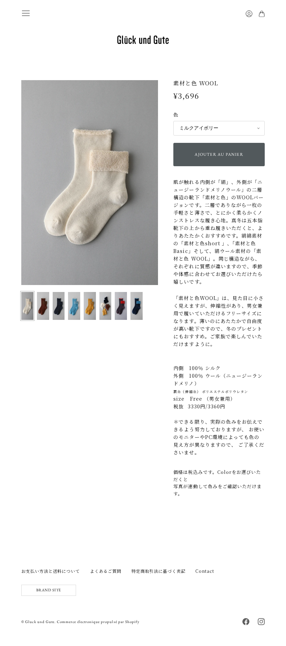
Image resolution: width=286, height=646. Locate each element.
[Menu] (26, 13)
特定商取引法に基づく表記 (158, 571)
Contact (204, 571)
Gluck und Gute (39, 621)
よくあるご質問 (105, 571)
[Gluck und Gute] (143, 40)
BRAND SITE (48, 589)
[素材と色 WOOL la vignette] (27, 306)
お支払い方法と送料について (50, 571)
